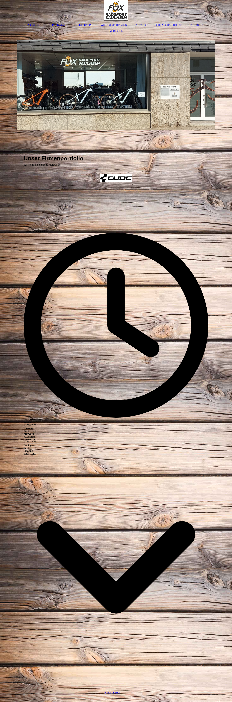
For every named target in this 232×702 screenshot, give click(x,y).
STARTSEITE (32, 25)
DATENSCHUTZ (198, 25)
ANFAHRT (142, 25)
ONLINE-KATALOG (58, 25)
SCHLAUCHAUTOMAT (168, 25)
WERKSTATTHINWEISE (114, 25)
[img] (116, 10)
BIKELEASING (85, 25)
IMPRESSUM (116, 31)
